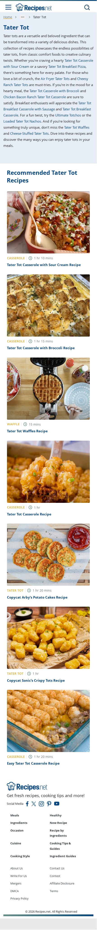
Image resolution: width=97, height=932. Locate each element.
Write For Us (18, 876)
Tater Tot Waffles (76, 127)
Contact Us (57, 868)
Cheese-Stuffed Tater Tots (29, 133)
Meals (14, 815)
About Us (16, 868)
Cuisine (15, 843)
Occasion (17, 830)
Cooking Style (20, 856)
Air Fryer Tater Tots (55, 78)
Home (7, 17)
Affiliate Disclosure (62, 883)
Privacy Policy (19, 898)
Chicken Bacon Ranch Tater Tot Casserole (34, 97)
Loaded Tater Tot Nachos (22, 121)
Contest (55, 876)
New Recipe (58, 823)
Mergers (15, 883)
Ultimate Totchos (68, 115)
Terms (54, 891)
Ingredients (18, 823)
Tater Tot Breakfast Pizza (67, 66)
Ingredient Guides (63, 856)
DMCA (14, 891)
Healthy (55, 815)
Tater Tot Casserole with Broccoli (54, 91)
